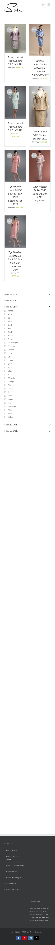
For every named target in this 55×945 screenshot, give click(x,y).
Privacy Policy (12, 890)
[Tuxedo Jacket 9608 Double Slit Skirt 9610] (15, 25)
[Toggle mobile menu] (49, 4)
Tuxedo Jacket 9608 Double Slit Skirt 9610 (15, 61)
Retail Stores (11, 850)
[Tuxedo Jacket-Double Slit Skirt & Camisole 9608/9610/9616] (40, 25)
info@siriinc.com (43, 917)
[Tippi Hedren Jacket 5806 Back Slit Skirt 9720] (40, 151)
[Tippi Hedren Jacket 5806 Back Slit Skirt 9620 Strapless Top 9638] (15, 151)
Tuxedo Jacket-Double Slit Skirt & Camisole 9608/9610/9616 (40, 68)
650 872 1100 (42, 914)
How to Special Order (12, 858)
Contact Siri (11, 884)
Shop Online (11, 872)
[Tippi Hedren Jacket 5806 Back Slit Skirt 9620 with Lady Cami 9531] (15, 217)
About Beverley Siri (14, 878)
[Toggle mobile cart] (43, 4)
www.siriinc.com (41, 920)
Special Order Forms (15, 865)
